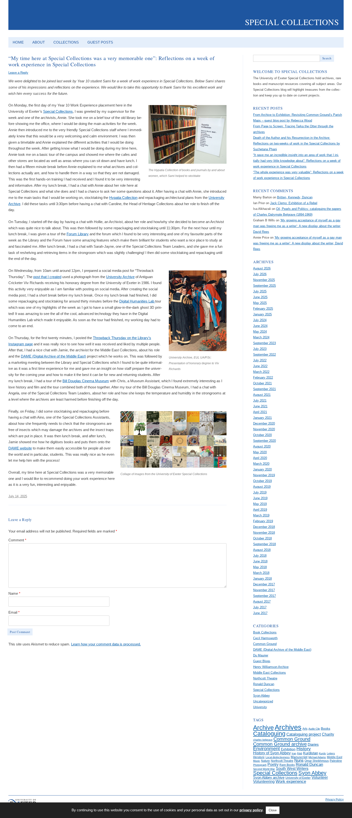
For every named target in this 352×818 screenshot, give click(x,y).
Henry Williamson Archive (271, 667)
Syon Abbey (261, 695)
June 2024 (260, 326)
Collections (66, 42)
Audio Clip (314, 728)
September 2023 (264, 343)
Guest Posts (100, 42)
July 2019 (260, 492)
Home (18, 42)
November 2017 (264, 590)
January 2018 (262, 578)
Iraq (299, 753)
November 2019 (264, 475)
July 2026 (260, 274)
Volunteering (264, 781)
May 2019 (260, 504)
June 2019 (260, 498)
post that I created (47, 277)
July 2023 (260, 349)
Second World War (264, 769)
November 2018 (264, 532)
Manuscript (299, 757)
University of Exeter (298, 777)
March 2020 (261, 463)
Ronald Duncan (263, 684)
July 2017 (260, 607)
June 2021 (260, 406)
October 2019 (262, 481)
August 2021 (262, 395)
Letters (331, 753)
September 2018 (264, 544)
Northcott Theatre (265, 678)
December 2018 (264, 527)
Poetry (272, 764)
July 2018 (260, 555)
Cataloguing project (303, 734)
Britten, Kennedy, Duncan (294, 197)
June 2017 (260, 613)
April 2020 (260, 458)
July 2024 (260, 320)
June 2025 (260, 297)
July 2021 (260, 400)
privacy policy (251, 810)
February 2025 (263, 308)
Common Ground (265, 644)
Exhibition (288, 749)
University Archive (120, 277)
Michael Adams (317, 757)
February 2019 (263, 521)
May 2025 (260, 303)
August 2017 (262, 601)
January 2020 (262, 469)
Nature (265, 760)
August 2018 (262, 550)
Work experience (291, 781)
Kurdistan (310, 753)
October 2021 (262, 383)
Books (325, 728)
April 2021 (260, 412)
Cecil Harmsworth (265, 638)
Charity (328, 734)
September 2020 (264, 441)
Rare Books (287, 765)
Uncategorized (263, 701)
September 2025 (264, 285)
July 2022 (260, 360)
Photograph (260, 764)
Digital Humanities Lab (137, 301)
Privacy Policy (334, 799)
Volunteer (320, 777)
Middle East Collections (269, 672)
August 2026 (262, 268)
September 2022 (264, 354)
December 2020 (264, 423)
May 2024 (260, 331)
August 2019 (262, 486)
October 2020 (262, 435)
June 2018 (260, 561)
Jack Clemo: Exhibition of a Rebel (293, 203)
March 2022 (261, 372)
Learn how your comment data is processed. (106, 644)
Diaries (313, 744)
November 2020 (264, 429)
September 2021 (264, 389)
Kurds (322, 753)
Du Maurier (260, 655)
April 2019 (260, 509)
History (303, 748)
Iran (294, 753)
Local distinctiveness (278, 757)
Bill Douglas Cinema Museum (85, 381)
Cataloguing (269, 733)
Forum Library (78, 234)
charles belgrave (263, 739)
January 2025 (262, 314)
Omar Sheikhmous (317, 760)
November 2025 (264, 280)
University (260, 707)
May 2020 (260, 452)
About (38, 42)
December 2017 (264, 584)
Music (256, 760)
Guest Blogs (261, 661)
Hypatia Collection (123, 198)
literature (259, 757)
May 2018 (260, 567)
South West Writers (292, 769)
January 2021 (262, 418)
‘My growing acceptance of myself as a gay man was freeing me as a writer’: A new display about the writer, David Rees (297, 226)
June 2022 (260, 366)
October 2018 (262, 538)
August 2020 (262, 446)
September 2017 (264, 596)
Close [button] (273, 810)
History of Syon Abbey (272, 753)
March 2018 (261, 573)
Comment (17, 540)
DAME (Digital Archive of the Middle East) (53, 356)
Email (14, 612)
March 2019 (261, 515)
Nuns (299, 760)
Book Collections (265, 632)
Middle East (334, 757)
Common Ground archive (280, 744)
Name (14, 593)
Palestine (336, 760)
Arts (304, 728)
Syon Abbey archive (268, 777)
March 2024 (261, 337)
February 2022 (263, 377)
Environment (266, 748)
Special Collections (292, 22)
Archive (263, 727)
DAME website (20, 448)
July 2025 (260, 291)
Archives (288, 727)
